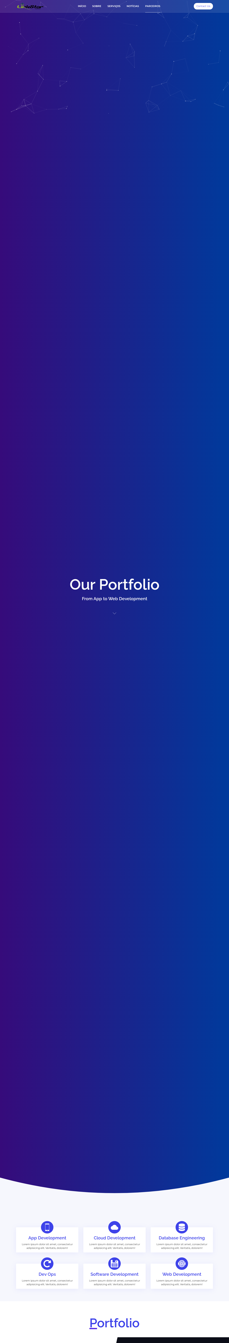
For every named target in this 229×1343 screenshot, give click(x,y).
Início (82, 6)
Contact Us (203, 6)
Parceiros (152, 6)
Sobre (96, 6)
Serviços (113, 6)
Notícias (133, 6)
